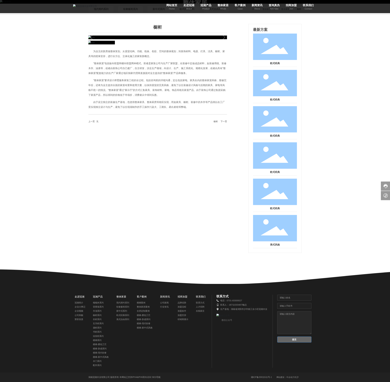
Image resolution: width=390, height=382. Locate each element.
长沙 (296, 377)
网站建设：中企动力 (285, 377)
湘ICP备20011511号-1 (261, 377)
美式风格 (275, 244)
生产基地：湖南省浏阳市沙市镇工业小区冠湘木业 (243, 309)
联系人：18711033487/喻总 (233, 305)
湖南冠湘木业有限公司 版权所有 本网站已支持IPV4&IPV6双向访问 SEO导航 (124, 377)
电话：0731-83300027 (231, 300)
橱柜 (216, 121)
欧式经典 (275, 63)
